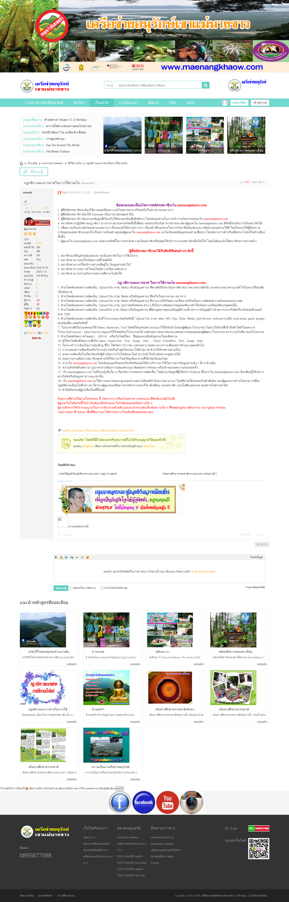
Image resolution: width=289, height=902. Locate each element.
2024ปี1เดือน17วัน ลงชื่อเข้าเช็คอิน (64, 132)
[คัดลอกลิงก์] (88, 183)
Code (82, 557)
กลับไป (263, 544)
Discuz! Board (21, 163)
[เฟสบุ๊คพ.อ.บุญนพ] (113, 813)
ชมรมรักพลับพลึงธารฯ (95, 850)
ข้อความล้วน (27, 895)
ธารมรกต (98, 651)
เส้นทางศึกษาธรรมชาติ (234, 709)
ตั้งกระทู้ (37, 171)
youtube (155, 862)
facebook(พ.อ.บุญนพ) (162, 843)
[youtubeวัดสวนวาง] (137, 813)
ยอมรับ (119, 788)
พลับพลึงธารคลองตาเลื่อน (235, 651)
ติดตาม (153, 102)
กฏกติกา (66, 430)
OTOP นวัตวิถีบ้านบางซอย (131, 862)
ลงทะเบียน (239, 102)
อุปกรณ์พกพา (46, 895)
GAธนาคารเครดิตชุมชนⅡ (44, 102)
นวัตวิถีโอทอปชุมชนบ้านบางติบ (48, 651)
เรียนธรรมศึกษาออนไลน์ (96, 843)
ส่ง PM (45, 332)
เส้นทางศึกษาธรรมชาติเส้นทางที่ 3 (177, 709)
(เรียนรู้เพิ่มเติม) (106, 788)
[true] (205, 85)
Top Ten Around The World (62, 145)
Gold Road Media (258, 895)
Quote (77, 557)
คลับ (172, 102)
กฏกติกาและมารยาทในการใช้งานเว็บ (107, 163)
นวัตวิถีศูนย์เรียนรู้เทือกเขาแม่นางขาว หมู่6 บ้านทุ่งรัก (88, 473)
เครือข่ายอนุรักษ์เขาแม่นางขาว (218, 895)
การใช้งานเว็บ (90, 430)
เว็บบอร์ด (101, 102)
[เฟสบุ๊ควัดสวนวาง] (89, 813)
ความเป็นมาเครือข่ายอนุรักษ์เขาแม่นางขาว (120, 767)
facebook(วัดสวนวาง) (162, 837)
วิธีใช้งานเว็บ (74, 163)
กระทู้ (109, 85)
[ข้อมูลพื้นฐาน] (32, 119)
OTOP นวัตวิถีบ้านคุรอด (130, 869)
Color (61, 557)
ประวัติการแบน (66, 895)
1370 (46, 208)
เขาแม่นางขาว (126, 430)
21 (26, 208)
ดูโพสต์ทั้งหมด (102, 192)
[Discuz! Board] (45, 85)
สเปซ (190, 102)
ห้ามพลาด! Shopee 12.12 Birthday (65, 119)
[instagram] (161, 813)
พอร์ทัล (79, 102)
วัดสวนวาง (89, 837)
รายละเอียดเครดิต (255, 587)
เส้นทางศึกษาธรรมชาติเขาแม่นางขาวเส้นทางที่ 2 (190, 473)
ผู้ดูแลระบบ (30, 228)
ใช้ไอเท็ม (245, 534)
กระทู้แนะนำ (128, 102)
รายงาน (259, 534)
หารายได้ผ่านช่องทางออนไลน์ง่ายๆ (68, 126)
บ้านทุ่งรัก (98, 709)
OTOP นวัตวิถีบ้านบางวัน (131, 875)
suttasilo (27, 192)
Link (72, 557)
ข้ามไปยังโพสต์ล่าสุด (116, 587)
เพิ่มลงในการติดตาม (84, 587)
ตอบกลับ (67, 534)
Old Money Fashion (58, 151)
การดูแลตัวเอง (55, 138)
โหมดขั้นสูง (256, 557)
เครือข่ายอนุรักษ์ (108, 430)
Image (66, 557)
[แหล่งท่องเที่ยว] (33, 126)
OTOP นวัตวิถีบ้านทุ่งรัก (130, 856)
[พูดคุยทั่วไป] (31, 132)
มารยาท (76, 430)
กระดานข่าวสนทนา (52, 163)
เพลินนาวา (162, 651)
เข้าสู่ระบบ (260, 102)
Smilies (87, 557)
